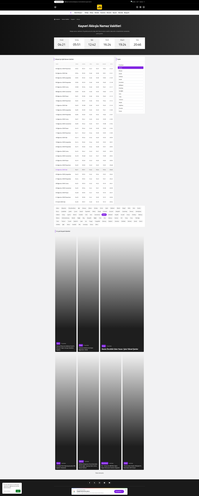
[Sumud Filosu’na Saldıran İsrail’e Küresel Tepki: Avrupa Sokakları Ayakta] (65, 293)
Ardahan (58, 224)
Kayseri (104, 215)
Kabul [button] (18, 491)
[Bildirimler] (143, 7)
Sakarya (110, 218)
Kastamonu (97, 215)
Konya (128, 215)
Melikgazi (121, 85)
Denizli (81, 211)
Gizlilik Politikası (7, 491)
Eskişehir (118, 211)
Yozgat (91, 221)
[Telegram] (104, 483)
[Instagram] (99, 483)
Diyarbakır (87, 211)
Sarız (120, 94)
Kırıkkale (123, 221)
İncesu (120, 111)
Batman (130, 221)
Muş (84, 218)
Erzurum (111, 211)
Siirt (122, 218)
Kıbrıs (96, 224)
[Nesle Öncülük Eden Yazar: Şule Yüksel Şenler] (122, 293)
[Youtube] (109, 483)
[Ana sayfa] (70, 12)
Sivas (131, 218)
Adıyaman (63, 208)
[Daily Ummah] (99, 7)
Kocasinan (121, 82)
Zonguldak (97, 221)
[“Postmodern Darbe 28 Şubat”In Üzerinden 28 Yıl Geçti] (133, 411)
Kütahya (134, 215)
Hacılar (120, 79)
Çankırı (70, 211)
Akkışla (120, 68)
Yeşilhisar (121, 105)
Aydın (106, 208)
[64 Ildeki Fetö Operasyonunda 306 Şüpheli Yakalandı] (65, 411)
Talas (120, 97)
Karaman (117, 221)
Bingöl (124, 208)
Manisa (57, 218)
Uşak (81, 221)
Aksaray (104, 221)
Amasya (84, 208)
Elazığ (99, 211)
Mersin (74, 215)
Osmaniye (85, 224)
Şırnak (135, 221)
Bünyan (120, 71)
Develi (120, 74)
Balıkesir (112, 208)
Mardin (73, 218)
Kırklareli (110, 215)
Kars (91, 215)
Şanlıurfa (76, 221)
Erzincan (105, 211)
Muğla (79, 218)
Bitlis (129, 208)
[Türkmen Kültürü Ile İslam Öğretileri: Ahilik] (88, 293)
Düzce (91, 224)
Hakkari (58, 215)
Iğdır (63, 224)
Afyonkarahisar (72, 208)
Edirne (94, 211)
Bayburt (110, 221)
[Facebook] (89, 483)
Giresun (131, 211)
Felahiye (121, 77)
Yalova (68, 224)
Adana (57, 208)
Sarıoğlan (121, 91)
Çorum (75, 211)
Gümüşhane (138, 211)
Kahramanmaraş (65, 218)
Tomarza (121, 100)
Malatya (140, 215)
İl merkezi (121, 65)
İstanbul (81, 215)
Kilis (80, 224)
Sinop (126, 218)
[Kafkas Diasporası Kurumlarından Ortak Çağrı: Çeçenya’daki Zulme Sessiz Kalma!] (88, 411)
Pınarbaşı (121, 88)
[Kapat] (126, 490)
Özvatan (121, 108)
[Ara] (137, 7)
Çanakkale (63, 211)
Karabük (74, 224)
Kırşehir (116, 215)
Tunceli (69, 221)
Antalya (96, 208)
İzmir (86, 215)
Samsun (116, 218)
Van (86, 221)
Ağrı (79, 208)
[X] (94, 483)
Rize (105, 218)
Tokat (57, 221)
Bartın (140, 221)
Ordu (100, 218)
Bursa (57, 211)
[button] (140, 7)
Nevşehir (89, 218)
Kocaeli (122, 215)
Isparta (69, 215)
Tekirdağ (137, 218)
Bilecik (118, 208)
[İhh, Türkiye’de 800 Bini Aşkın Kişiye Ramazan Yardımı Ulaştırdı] (110, 411)
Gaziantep (124, 211)
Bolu (134, 208)
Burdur (139, 208)
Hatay (63, 215)
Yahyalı (120, 102)
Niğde (95, 218)
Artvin (101, 208)
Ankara (90, 208)
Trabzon (63, 221)
